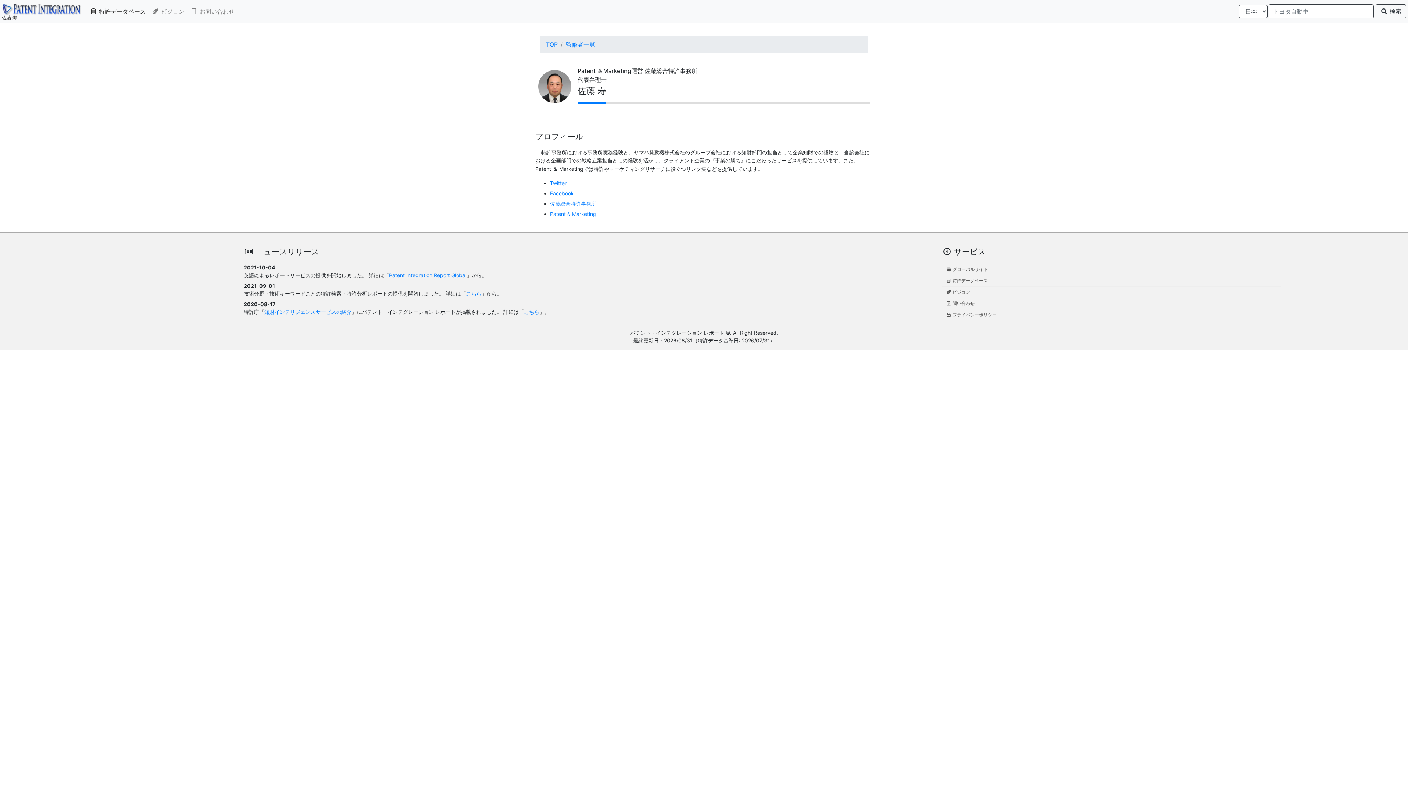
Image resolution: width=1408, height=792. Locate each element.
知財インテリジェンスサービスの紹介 (308, 312)
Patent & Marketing (573, 214)
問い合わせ (963, 303)
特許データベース (121, 11)
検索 (1394, 11)
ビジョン (171, 11)
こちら (473, 293)
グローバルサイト (969, 269)
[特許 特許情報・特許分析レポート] (41, 9)
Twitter (558, 183)
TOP (552, 44)
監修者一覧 (580, 44)
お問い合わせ (216, 11)
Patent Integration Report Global (427, 275)
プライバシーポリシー (974, 315)
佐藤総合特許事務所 (573, 204)
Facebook (562, 193)
